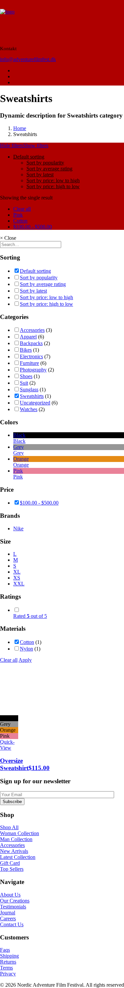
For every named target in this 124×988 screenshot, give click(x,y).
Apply (25, 660)
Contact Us (11, 924)
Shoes (26, 376)
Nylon (26, 649)
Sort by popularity (45, 162)
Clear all (22, 209)
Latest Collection (17, 857)
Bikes (26, 350)
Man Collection (16, 839)
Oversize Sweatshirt (25, 764)
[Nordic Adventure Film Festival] (62, 20)
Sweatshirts (32, 396)
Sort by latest (40, 174)
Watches (28, 409)
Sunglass (29, 389)
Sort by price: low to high (53, 180)
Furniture (29, 363)
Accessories (32, 330)
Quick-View (7, 745)
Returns (8, 962)
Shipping (9, 956)
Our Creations (14, 900)
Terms (6, 967)
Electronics (31, 356)
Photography (33, 369)
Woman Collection (19, 833)
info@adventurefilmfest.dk (28, 59)
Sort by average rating (49, 168)
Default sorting (28, 156)
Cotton (20, 221)
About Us (10, 895)
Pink (18, 215)
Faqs (5, 950)
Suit (24, 383)
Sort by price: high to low (53, 186)
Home (19, 128)
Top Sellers (11, 869)
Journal (7, 912)
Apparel (28, 336)
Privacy (8, 973)
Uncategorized (35, 403)
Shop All (9, 827)
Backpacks (31, 343)
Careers (8, 918)
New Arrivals (14, 851)
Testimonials (13, 906)
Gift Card (10, 863)
